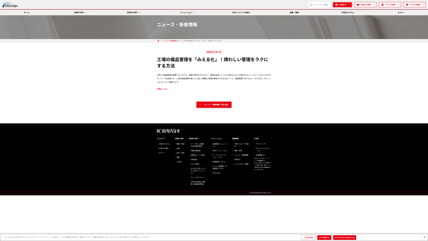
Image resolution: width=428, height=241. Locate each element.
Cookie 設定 (308, 237)
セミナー (401, 12)
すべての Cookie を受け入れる (344, 237)
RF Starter (216, 173)
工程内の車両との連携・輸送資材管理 (198, 183)
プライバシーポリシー (263, 149)
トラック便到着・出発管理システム (220, 167)
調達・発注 (180, 144)
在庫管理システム (219, 162)
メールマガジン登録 (241, 164)
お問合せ (237, 159)
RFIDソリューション (220, 150)
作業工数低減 (195, 150)
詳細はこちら (162, 88)
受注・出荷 (180, 153)
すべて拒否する (324, 237)
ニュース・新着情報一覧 (171, 41)
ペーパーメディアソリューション (220, 156)
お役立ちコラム (348, 12)
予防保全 (194, 159)
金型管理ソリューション (220, 145)
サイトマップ (260, 144)
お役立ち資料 (163, 148)
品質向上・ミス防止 (198, 155)
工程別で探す (79, 12)
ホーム (26, 12)
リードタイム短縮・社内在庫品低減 (198, 145)
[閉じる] (424, 237)
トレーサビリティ (197, 177)
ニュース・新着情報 (241, 155)
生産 (178, 148)
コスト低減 (195, 164)
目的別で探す (132, 12)
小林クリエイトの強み (241, 12)
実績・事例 (294, 12)
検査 (178, 157)
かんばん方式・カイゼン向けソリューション (198, 170)
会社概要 (259, 155)
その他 (179, 162)
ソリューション (186, 12)
